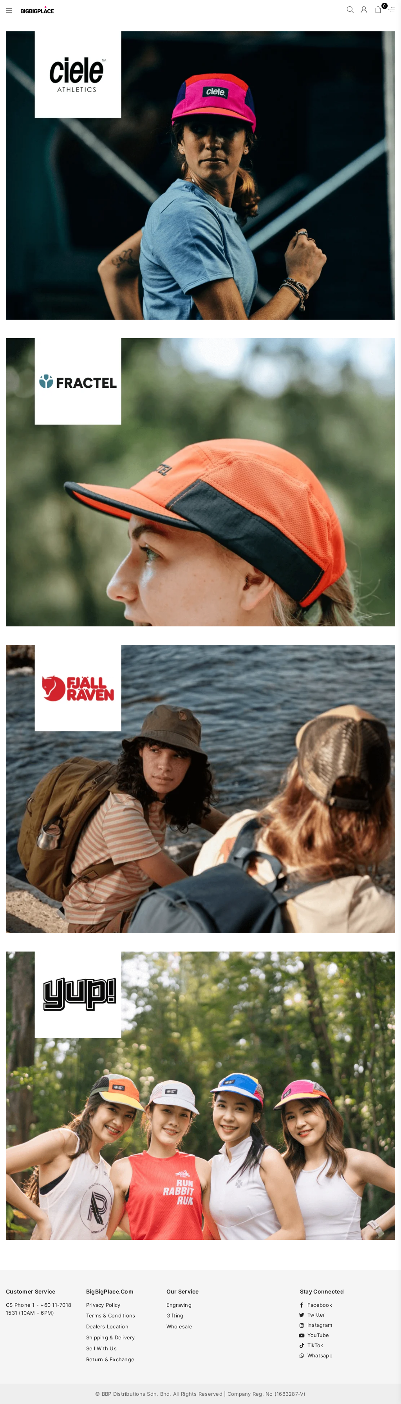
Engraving (178, 1305)
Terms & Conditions (110, 1315)
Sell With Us (101, 1348)
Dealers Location (107, 1326)
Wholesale (179, 1326)
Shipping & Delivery (110, 1337)
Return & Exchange (110, 1359)
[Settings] (390, 10)
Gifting (175, 1315)
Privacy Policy (103, 1305)
